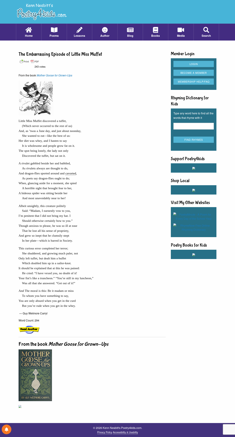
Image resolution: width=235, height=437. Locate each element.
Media (181, 36)
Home (29, 36)
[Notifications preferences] (6, 429)
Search (206, 36)
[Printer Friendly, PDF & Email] (29, 61)
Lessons (79, 36)
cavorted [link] (70, 173)
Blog (130, 36)
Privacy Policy (104, 432)
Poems (54, 36)
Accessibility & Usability (125, 432)
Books (155, 36)
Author (104, 36)
